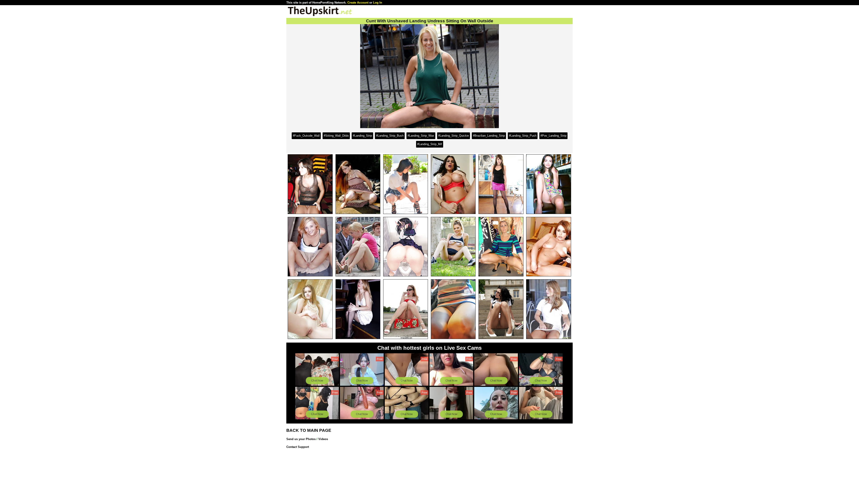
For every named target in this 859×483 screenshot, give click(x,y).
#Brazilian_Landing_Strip (489, 135)
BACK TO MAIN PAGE (308, 430)
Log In (377, 2)
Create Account (357, 2)
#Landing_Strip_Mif (429, 144)
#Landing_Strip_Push (522, 135)
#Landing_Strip (362, 135)
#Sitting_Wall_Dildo (336, 135)
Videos (323, 439)
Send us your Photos (301, 439)
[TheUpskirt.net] (319, 16)
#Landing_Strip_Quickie (453, 135)
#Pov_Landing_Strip (553, 135)
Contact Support (297, 447)
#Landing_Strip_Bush (390, 135)
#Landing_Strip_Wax (421, 135)
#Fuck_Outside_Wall (306, 135)
